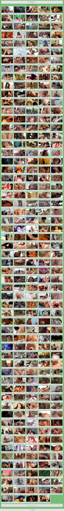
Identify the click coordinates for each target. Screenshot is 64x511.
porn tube (32, 2)
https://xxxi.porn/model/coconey (31, 1)
